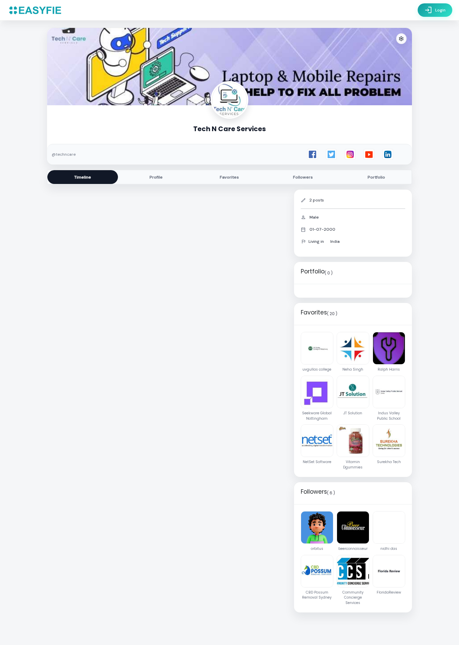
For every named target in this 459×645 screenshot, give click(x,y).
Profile (156, 177)
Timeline (82, 177)
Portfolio (376, 177)
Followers (303, 177)
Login (435, 10)
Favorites (229, 177)
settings (401, 39)
